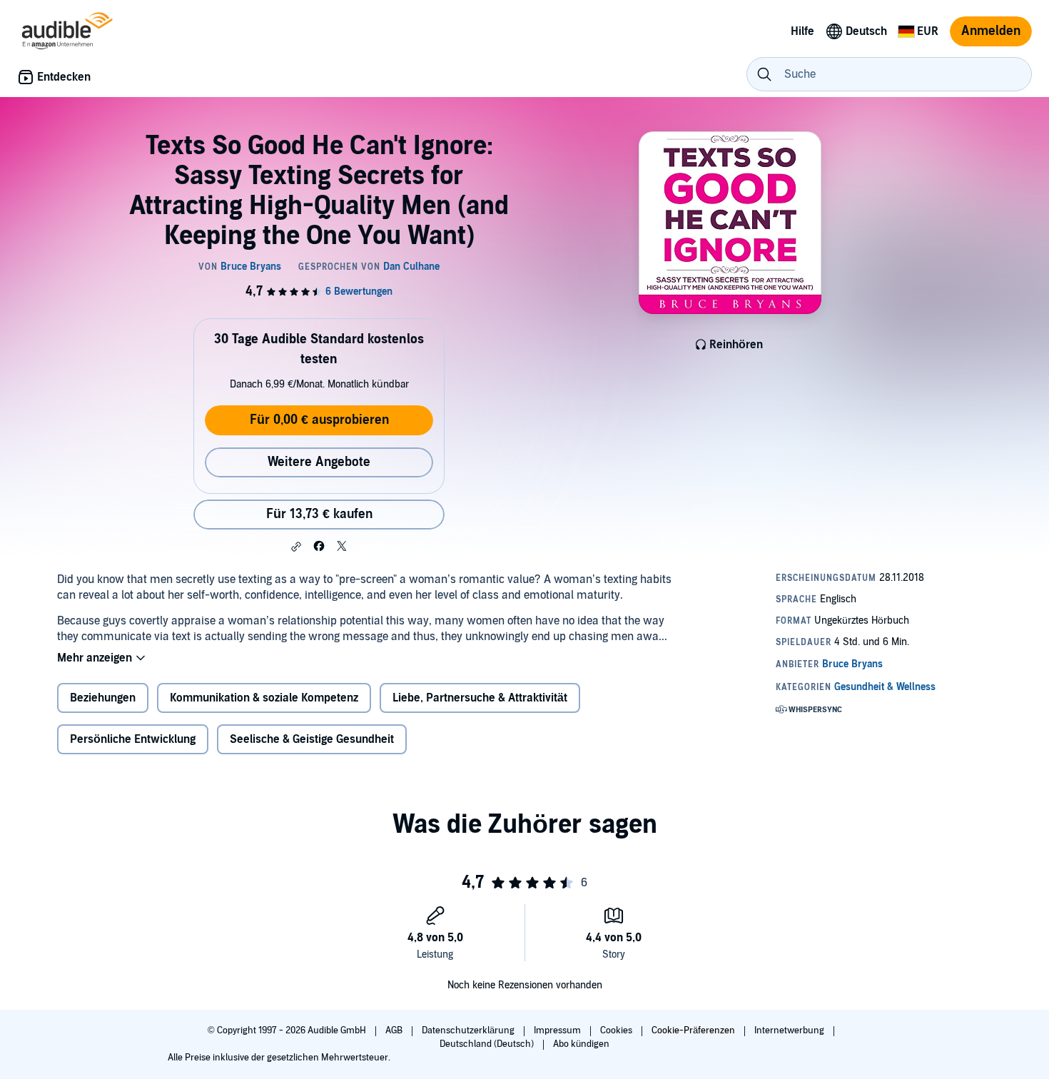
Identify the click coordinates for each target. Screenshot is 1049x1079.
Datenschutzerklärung (469, 1030)
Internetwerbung (790, 1030)
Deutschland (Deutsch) (488, 1044)
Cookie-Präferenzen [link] (693, 1030)
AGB (395, 1030)
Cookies (617, 1030)
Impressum (558, 1030)
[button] (296, 546)
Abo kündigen (581, 1044)
